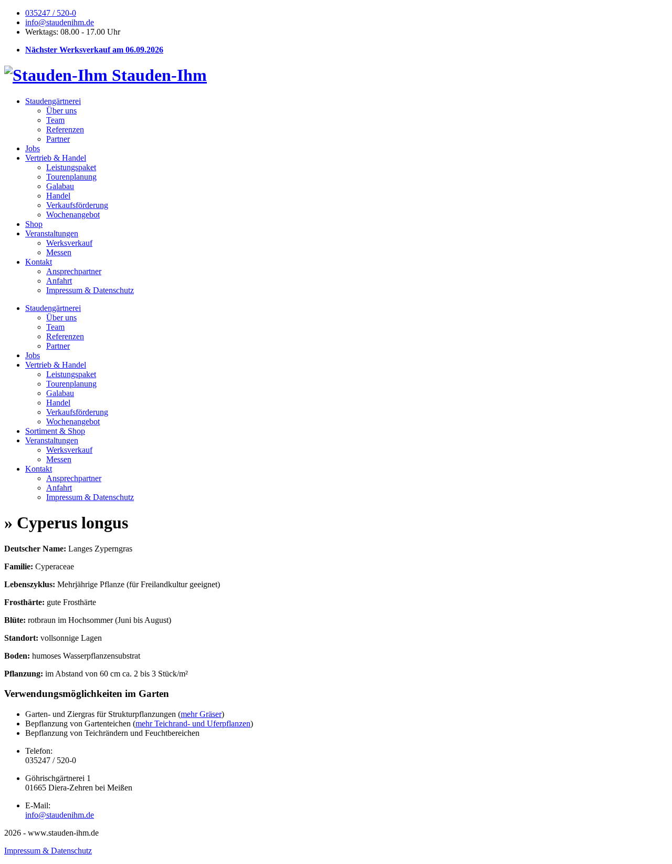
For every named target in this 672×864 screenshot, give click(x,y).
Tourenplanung (71, 176)
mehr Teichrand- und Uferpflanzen (192, 723)
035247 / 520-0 (50, 12)
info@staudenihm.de (59, 22)
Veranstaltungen (51, 233)
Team (55, 120)
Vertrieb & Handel (55, 157)
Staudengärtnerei (53, 101)
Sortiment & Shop (55, 430)
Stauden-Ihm (157, 75)
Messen (58, 252)
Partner (58, 138)
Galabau (60, 186)
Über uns (61, 110)
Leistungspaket (71, 167)
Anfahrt (59, 280)
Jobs (32, 148)
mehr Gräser (201, 714)
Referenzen (65, 129)
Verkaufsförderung (77, 205)
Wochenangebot (73, 214)
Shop (34, 224)
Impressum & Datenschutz (90, 290)
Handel (58, 195)
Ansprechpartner (73, 271)
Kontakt (38, 261)
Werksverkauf (69, 242)
